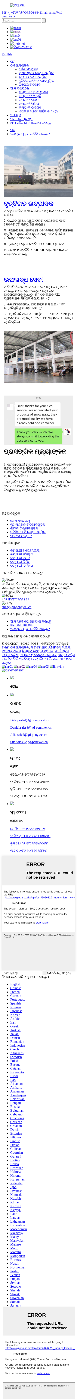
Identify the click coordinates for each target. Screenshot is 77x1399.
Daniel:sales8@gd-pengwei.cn (31, 727)
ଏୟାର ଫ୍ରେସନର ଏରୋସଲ (38, 655)
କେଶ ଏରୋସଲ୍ (28, 69)
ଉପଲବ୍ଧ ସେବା (23, 279)
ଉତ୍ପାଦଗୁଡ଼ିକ (19, 65)
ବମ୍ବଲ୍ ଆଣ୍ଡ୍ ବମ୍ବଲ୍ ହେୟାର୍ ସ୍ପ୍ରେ (27, 651)
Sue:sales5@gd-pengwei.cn (29, 742)
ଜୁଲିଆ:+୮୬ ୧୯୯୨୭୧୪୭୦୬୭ (29, 843)
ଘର (12, 61)
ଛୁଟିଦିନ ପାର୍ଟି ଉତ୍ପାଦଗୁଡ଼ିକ (36, 80)
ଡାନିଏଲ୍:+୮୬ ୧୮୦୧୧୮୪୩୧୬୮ (30, 836)
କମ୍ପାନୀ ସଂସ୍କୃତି (30, 96)
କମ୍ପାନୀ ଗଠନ (28, 100)
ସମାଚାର (15, 115)
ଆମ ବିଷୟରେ (19, 88)
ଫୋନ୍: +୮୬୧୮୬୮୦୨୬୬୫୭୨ (20, 12)
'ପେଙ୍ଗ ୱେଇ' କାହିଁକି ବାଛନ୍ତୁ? (38, 111)
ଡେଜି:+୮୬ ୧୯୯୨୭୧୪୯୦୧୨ (27, 829)
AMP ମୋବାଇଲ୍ (59, 647)
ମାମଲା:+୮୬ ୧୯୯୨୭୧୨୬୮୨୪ (28, 850)
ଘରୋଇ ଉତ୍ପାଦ (29, 84)
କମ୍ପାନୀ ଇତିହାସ (30, 107)
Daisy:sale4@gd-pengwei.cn (29, 720)
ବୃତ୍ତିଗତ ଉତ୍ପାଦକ (28, 203)
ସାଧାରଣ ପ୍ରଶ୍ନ (21, 119)
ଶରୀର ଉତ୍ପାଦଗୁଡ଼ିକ (33, 77)
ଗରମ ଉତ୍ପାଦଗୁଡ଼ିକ (15, 647)
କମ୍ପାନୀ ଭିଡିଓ (29, 103)
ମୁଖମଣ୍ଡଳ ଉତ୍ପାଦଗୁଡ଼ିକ (36, 73)
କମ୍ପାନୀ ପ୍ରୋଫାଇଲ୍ (33, 92)
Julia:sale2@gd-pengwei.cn (28, 734)
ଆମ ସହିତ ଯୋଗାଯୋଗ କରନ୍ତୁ (30, 123)
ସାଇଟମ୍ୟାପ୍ (39, 647)
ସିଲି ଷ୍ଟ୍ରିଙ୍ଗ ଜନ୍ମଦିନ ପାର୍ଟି (32, 659)
